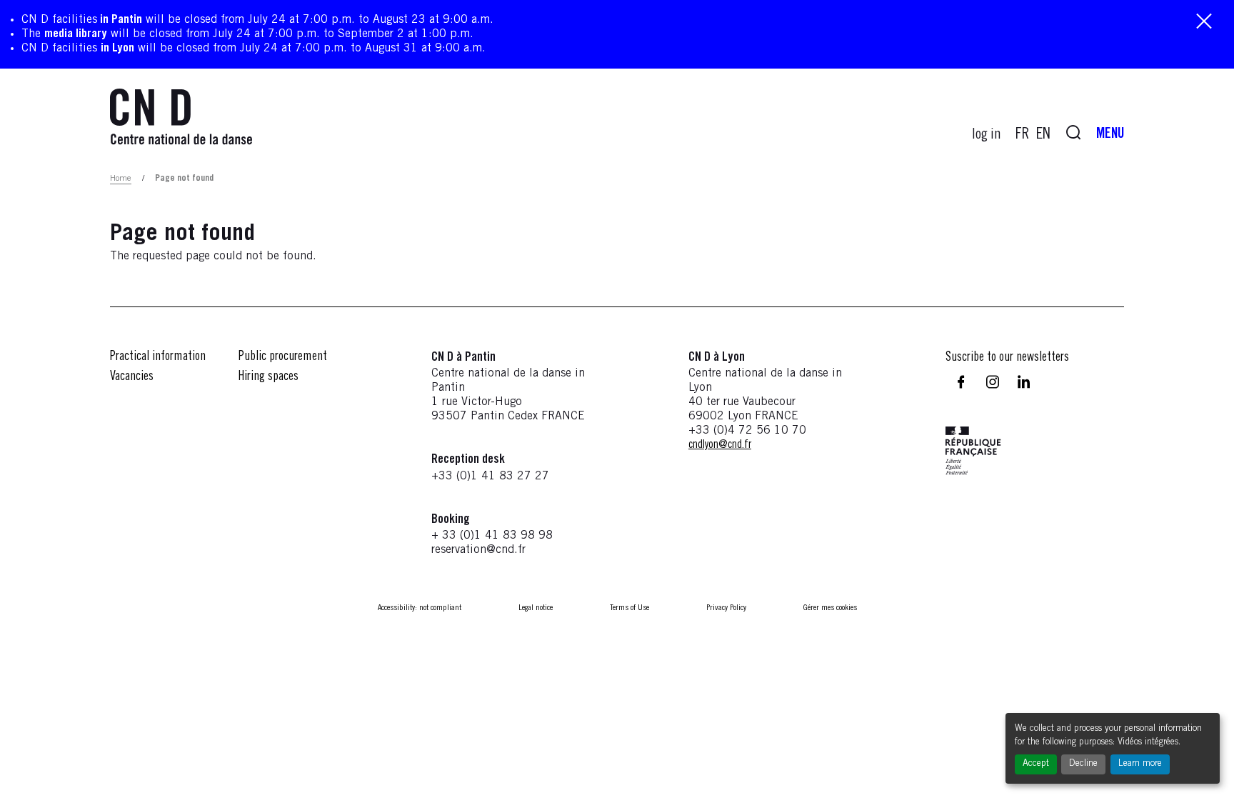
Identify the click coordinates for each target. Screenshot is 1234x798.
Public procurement (283, 357)
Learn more (1140, 764)
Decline (1083, 764)
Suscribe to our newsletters (1007, 357)
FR (1022, 135)
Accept (1036, 764)
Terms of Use (629, 608)
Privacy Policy (726, 608)
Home (120, 178)
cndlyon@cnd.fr (719, 445)
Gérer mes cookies (830, 608)
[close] (1204, 22)
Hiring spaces (269, 377)
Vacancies (132, 377)
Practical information (158, 357)
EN (1043, 135)
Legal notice (535, 608)
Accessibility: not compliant (419, 608)
